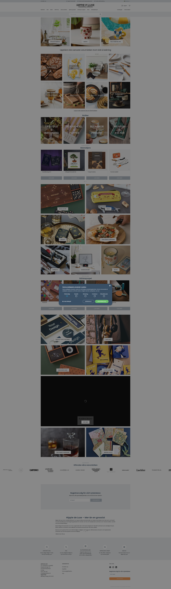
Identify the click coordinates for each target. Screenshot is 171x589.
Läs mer (97, 291)
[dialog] (85, 294)
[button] (66, 301)
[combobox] (110, 285)
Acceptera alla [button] (102, 301)
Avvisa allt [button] (88, 301)
